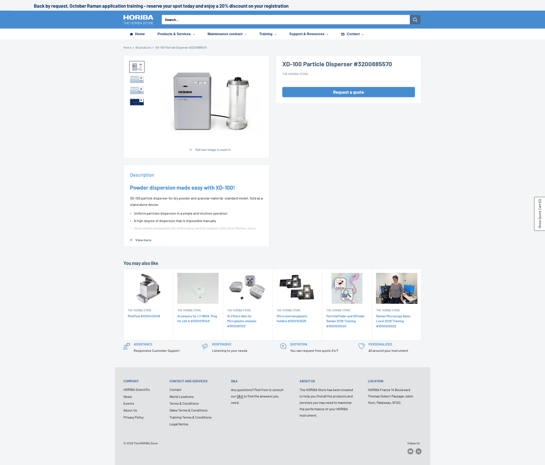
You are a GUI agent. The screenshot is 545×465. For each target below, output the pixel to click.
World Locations (181, 396)
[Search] (415, 19)
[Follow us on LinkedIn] (419, 451)
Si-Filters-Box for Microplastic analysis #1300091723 (241, 321)
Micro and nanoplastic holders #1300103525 (292, 318)
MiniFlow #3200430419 (144, 316)
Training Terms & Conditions (190, 417)
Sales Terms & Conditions (188, 410)
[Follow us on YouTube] (410, 451)
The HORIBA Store (295, 74)
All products (143, 47)
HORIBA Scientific (136, 389)
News (127, 396)
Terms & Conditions (184, 403)
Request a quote (348, 92)
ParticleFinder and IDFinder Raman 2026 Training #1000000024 (345, 321)
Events (128, 403)
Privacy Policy (133, 417)
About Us (130, 410)
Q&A (240, 396)
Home (127, 47)
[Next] (421, 304)
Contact (175, 389)
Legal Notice (178, 424)
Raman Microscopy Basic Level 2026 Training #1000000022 (393, 321)
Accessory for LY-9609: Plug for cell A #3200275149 (197, 318)
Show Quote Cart (540, 213)
